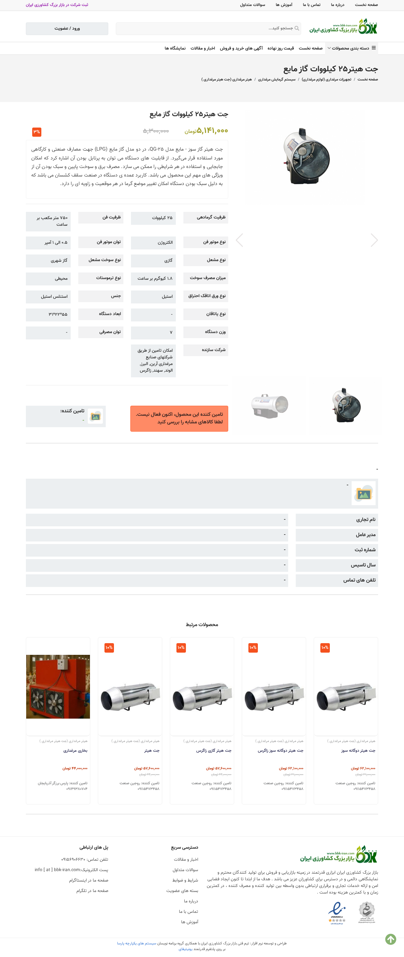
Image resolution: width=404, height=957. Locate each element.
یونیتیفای (186, 949)
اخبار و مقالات (203, 48)
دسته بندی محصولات (352, 48)
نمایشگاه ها (175, 48)
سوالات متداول (252, 5)
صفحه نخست (366, 5)
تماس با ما (311, 5)
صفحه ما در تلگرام (92, 891)
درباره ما (337, 5)
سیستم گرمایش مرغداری (276, 79)
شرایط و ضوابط (185, 880)
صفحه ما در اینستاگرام (88, 880)
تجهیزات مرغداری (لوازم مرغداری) (326, 79)
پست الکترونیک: (71, 870)
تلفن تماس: (84, 859)
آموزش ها (284, 5)
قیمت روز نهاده (281, 48)
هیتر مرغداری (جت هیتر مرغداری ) (226, 79)
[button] (374, 240)
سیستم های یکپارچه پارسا (136, 943)
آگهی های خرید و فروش (241, 48)
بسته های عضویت (182, 891)
